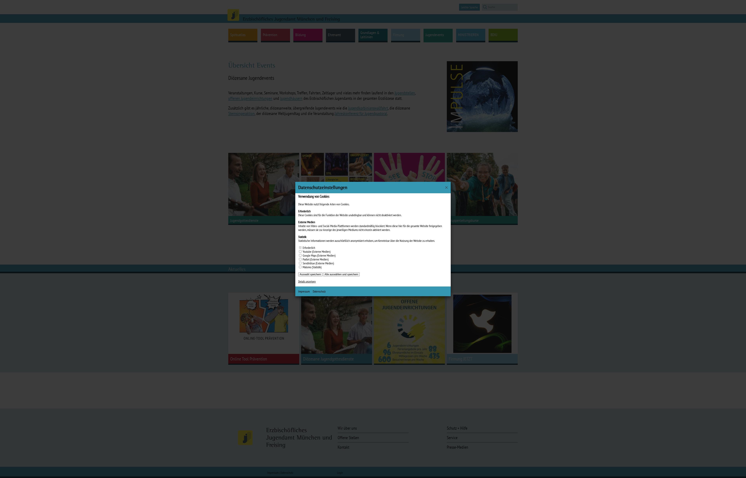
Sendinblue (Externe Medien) (318, 263)
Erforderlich (309, 248)
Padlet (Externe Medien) (316, 259)
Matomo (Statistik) (312, 267)
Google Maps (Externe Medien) (319, 255)
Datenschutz (319, 291)
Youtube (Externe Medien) (316, 251)
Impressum (304, 291)
